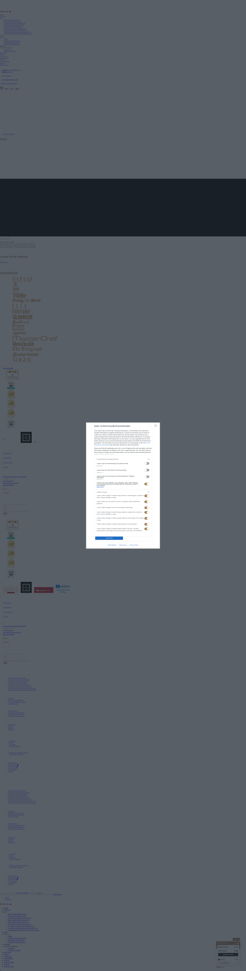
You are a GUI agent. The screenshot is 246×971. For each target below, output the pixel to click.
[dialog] (123, 485)
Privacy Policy (134, 545)
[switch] (146, 463)
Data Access (123, 545)
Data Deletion (112, 545)
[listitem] (123, 459)
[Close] (156, 426)
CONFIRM (109, 538)
